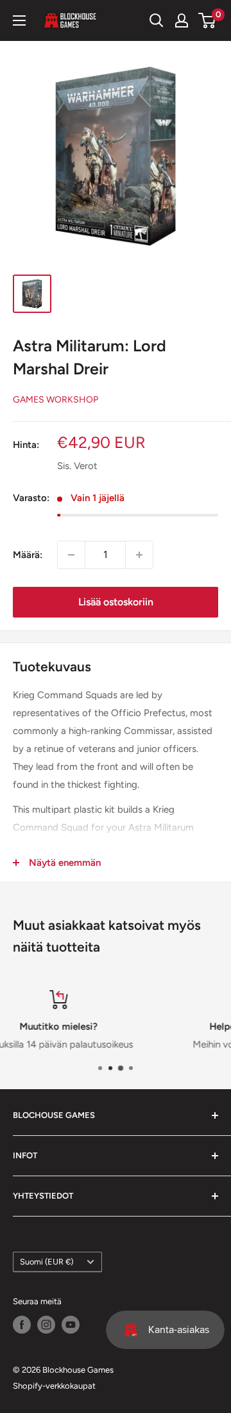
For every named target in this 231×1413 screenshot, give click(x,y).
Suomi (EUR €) (46, 1261)
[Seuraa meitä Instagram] (46, 1325)
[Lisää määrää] (139, 554)
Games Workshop (55, 399)
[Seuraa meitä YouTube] (71, 1325)
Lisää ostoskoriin (115, 602)
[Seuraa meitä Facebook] (22, 1325)
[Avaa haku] (157, 20)
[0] (208, 20)
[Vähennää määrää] (71, 554)
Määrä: (27, 555)
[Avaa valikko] (19, 20)
